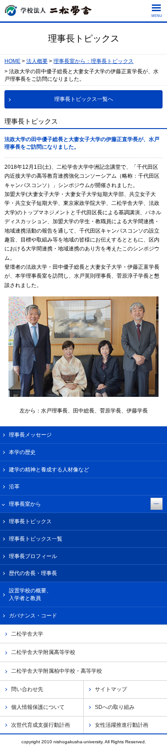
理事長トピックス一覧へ (83, 99)
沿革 (14, 486)
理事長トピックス (30, 521)
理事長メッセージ (30, 435)
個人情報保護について (38, 707)
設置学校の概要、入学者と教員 (30, 594)
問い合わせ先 (27, 689)
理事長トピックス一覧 (35, 539)
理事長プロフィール (33, 556)
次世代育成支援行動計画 (40, 725)
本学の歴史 (22, 452)
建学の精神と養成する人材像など (49, 470)
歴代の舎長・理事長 (33, 573)
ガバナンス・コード (33, 615)
